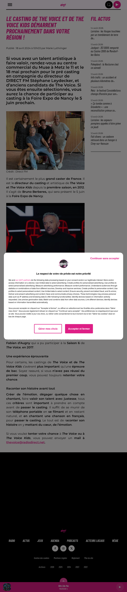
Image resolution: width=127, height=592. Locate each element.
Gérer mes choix (48, 328)
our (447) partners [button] (23, 280)
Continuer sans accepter (104, 258)
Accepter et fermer (79, 328)
